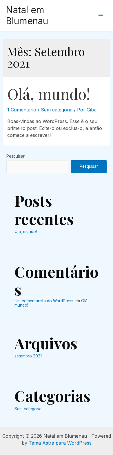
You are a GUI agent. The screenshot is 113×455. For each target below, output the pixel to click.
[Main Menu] (100, 15)
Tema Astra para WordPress (60, 443)
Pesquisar (15, 156)
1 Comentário (21, 110)
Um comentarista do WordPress (43, 301)
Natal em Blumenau (27, 15)
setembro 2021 (28, 356)
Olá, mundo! (48, 94)
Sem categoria (56, 110)
